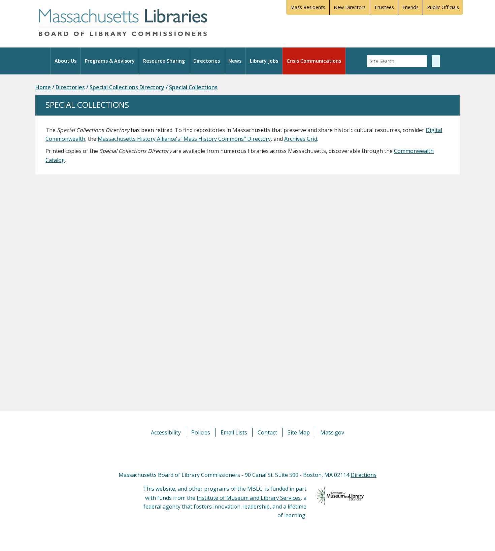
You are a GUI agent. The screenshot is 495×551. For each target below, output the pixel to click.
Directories (206, 61)
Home (43, 87)
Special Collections (193, 87)
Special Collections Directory (127, 87)
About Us (65, 61)
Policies (200, 432)
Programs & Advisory (110, 61)
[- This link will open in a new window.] (255, 453)
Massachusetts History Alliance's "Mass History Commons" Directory (184, 138)
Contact (267, 432)
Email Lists (234, 432)
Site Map (299, 432)
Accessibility (166, 432)
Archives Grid (300, 138)
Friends (410, 7)
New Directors (350, 7)
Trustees (384, 7)
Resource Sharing (164, 61)
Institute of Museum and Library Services (249, 497)
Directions (363, 475)
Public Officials (443, 7)
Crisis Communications (314, 61)
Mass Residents (307, 7)
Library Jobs (264, 61)
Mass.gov (332, 432)
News (234, 61)
